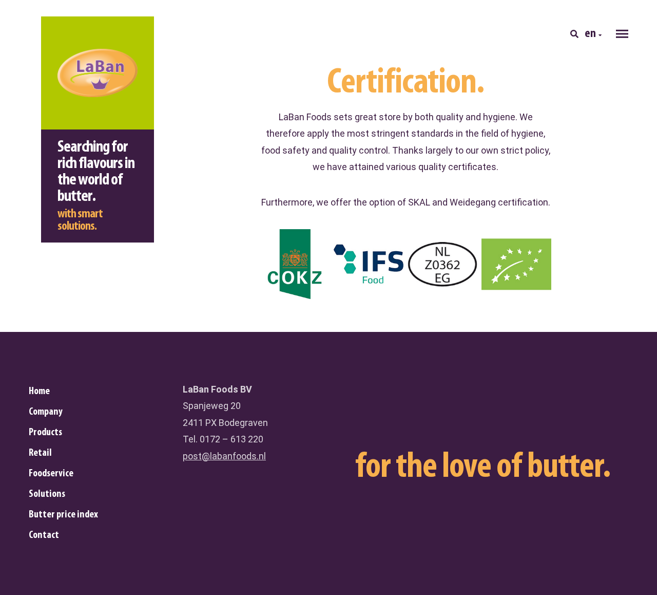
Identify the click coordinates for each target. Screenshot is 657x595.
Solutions (47, 494)
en (590, 34)
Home (39, 391)
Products (45, 432)
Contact (44, 535)
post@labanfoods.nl (224, 456)
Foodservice (51, 474)
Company (46, 412)
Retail (40, 453)
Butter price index (63, 515)
